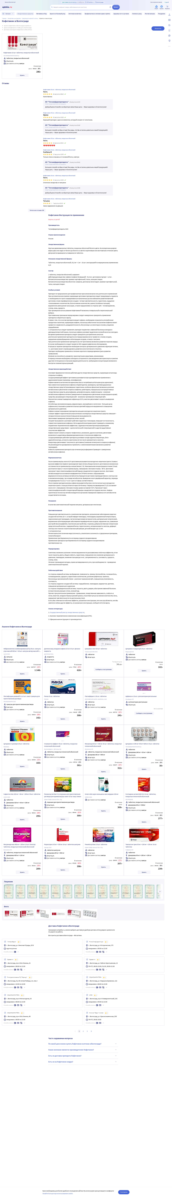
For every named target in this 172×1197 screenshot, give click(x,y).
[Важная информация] (169, 35)
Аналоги (158, 28)
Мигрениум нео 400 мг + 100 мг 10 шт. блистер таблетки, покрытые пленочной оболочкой (19, 845)
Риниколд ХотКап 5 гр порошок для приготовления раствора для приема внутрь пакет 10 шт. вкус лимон (62, 795)
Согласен (123, 1192)
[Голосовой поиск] (110, 7)
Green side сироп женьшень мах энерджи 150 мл (101, 794)
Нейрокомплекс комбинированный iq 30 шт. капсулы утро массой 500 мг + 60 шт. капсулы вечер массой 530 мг (22, 650)
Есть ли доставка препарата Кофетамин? (64, 1056)
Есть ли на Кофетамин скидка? (60, 1062)
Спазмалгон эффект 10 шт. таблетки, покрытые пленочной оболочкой (60, 745)
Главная (4, 18)
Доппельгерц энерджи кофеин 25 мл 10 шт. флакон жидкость (62, 650)
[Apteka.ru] (8, 7)
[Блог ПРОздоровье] (169, 25)
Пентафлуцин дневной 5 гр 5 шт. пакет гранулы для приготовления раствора (22, 697)
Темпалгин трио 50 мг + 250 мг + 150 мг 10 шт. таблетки (141, 845)
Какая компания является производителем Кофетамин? (71, 1050)
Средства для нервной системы (30, 18)
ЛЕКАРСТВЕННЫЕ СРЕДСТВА (14, 18)
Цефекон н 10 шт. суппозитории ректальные (141, 696)
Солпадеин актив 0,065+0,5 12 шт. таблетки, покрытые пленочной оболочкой (141, 795)
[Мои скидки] (169, 20)
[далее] (160, 891)
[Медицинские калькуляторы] (169, 30)
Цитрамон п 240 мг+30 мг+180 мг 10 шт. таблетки (142, 744)
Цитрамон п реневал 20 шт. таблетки (16, 744)
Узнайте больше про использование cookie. (58, 1194)
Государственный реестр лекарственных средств (67, 612)
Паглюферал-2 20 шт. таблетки (96, 696)
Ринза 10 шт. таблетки (52, 696)
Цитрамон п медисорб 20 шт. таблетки (139, 649)
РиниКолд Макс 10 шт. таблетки (96, 844)
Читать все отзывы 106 (37, 210)
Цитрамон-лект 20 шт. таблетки (96, 649)
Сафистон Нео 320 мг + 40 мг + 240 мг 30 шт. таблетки (22, 794)
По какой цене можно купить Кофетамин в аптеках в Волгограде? (74, 1044)
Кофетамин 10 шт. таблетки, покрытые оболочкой (21, 53)
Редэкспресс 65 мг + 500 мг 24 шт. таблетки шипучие (62, 844)
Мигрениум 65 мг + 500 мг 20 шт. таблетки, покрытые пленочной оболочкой (103, 745)
